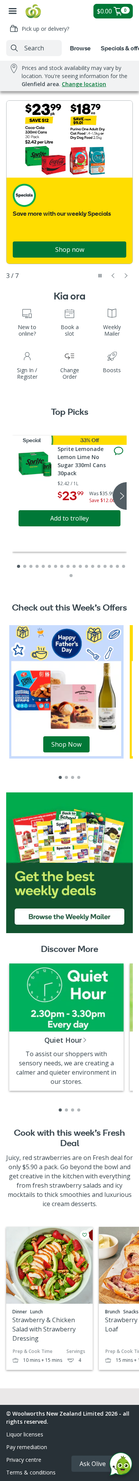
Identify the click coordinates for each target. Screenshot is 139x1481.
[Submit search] (14, 48)
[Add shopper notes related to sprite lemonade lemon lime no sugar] (118, 451)
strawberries (52, 1157)
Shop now (69, 249)
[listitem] (60, 777)
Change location (84, 84)
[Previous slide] (113, 276)
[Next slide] (126, 276)
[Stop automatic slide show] (100, 276)
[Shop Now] (66, 691)
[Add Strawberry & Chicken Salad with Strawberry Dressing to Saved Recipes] (84, 1235)
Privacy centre (23, 1459)
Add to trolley (69, 518)
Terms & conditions (31, 1472)
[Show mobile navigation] (12, 11)
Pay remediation (26, 1447)
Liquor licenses (24, 1434)
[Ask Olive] (121, 1466)
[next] (120, 496)
